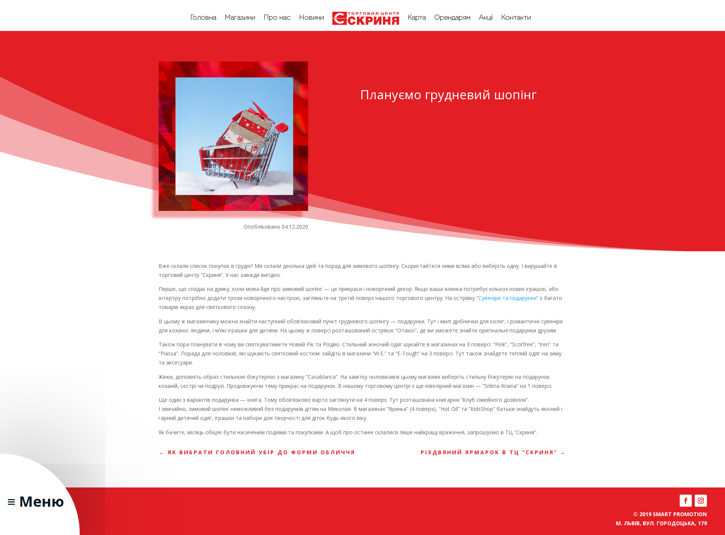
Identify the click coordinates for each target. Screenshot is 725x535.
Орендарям (452, 18)
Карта (416, 18)
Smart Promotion (680, 514)
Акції (486, 18)
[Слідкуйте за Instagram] (701, 501)
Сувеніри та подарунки (507, 297)
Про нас (277, 18)
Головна (203, 18)
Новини (311, 18)
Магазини (240, 18)
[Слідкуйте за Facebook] (686, 501)
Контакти (516, 18)
